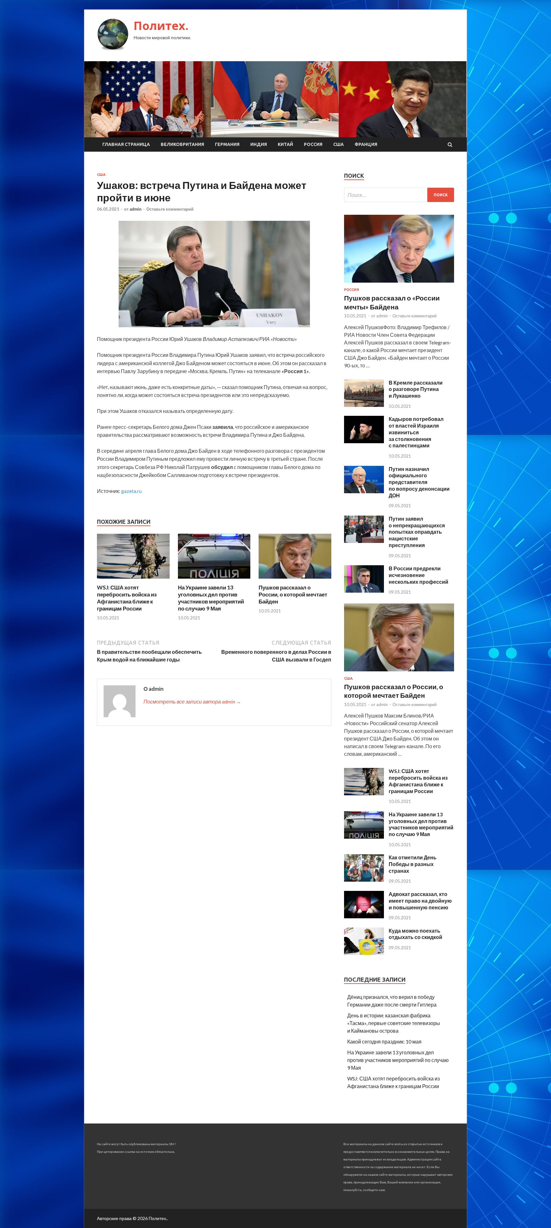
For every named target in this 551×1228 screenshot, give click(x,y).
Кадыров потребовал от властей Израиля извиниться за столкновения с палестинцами (416, 432)
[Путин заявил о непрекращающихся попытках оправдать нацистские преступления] (364, 541)
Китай (285, 144)
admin (135, 209)
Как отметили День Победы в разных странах (413, 864)
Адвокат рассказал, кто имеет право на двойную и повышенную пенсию (420, 900)
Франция (366, 144)
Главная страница (126, 144)
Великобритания (182, 144)
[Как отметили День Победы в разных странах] (364, 880)
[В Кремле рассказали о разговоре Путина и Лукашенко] (364, 405)
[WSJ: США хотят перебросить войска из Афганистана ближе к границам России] (133, 580)
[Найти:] (399, 195)
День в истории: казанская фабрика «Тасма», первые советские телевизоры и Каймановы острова (393, 1023)
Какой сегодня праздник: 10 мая (384, 1041)
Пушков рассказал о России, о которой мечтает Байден (293, 594)
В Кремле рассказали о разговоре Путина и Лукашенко (416, 389)
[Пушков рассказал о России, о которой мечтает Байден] (295, 580)
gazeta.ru (131, 491)
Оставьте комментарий (170, 209)
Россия (313, 144)
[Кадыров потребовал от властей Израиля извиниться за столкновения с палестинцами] (364, 441)
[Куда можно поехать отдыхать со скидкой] (364, 953)
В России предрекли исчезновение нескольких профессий (418, 575)
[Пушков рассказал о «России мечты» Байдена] (399, 284)
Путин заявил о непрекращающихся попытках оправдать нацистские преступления (417, 532)
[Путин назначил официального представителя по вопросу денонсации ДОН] (364, 491)
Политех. (161, 25)
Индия (258, 144)
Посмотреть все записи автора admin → (192, 701)
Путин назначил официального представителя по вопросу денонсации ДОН (419, 482)
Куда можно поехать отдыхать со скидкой (415, 934)
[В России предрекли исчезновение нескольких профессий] (364, 591)
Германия (227, 144)
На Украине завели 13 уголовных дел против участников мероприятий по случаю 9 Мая (211, 598)
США (338, 144)
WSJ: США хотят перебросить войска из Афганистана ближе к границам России (127, 598)
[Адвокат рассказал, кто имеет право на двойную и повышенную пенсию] (364, 916)
